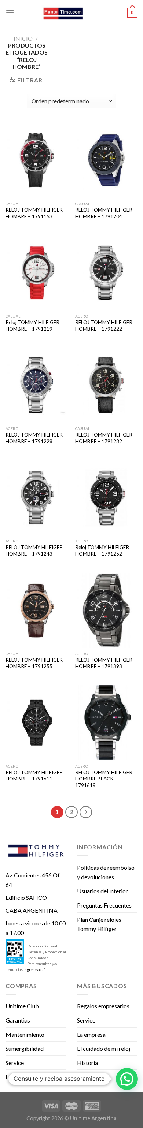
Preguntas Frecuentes (104, 905)
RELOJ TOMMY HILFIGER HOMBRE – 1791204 (103, 213)
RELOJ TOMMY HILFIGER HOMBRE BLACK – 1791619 (103, 778)
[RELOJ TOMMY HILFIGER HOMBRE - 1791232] (106, 385)
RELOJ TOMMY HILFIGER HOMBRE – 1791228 (34, 438)
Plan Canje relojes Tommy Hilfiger (99, 924)
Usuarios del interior (102, 890)
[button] (127, 1079)
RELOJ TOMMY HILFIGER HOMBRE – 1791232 (103, 438)
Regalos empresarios (103, 1005)
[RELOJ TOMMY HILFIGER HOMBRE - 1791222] (106, 272)
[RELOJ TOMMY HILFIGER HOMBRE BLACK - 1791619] (106, 722)
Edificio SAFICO (26, 897)
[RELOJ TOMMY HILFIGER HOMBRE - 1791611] (37, 722)
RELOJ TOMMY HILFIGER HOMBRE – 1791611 (34, 775)
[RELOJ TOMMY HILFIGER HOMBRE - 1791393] (106, 610)
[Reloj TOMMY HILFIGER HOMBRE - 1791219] (37, 272)
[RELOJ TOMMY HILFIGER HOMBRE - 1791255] (37, 610)
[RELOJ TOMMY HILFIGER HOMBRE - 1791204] (106, 160)
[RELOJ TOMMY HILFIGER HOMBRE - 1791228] (37, 385)
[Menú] (10, 13)
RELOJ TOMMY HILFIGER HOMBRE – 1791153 (34, 213)
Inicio (23, 38)
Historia (87, 1062)
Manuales (89, 1076)
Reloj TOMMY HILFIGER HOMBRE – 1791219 (32, 325)
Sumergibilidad (25, 1048)
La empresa (91, 1034)
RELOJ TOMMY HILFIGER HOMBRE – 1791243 (34, 550)
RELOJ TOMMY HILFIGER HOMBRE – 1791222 (103, 325)
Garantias (18, 1020)
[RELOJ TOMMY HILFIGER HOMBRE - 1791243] (37, 497)
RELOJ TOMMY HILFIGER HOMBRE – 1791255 (34, 663)
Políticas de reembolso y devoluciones (106, 872)
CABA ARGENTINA (32, 910)
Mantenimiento (25, 1034)
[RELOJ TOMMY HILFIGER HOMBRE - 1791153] (37, 160)
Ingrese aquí (34, 969)
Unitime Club (22, 1005)
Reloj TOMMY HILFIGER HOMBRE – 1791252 (102, 550)
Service (15, 1062)
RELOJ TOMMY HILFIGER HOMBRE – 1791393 (103, 663)
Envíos (14, 1076)
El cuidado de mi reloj (103, 1048)
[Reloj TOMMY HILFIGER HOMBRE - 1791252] (106, 497)
